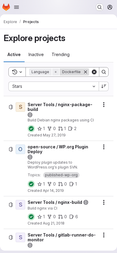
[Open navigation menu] (16, 7)
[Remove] (85, 72)
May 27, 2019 (54, 135)
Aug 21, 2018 (53, 223)
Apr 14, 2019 (53, 190)
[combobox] (53, 86)
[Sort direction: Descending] (104, 86)
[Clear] (94, 72)
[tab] (14, 54)
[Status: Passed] (31, 128)
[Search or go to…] (99, 7)
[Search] (104, 72)
